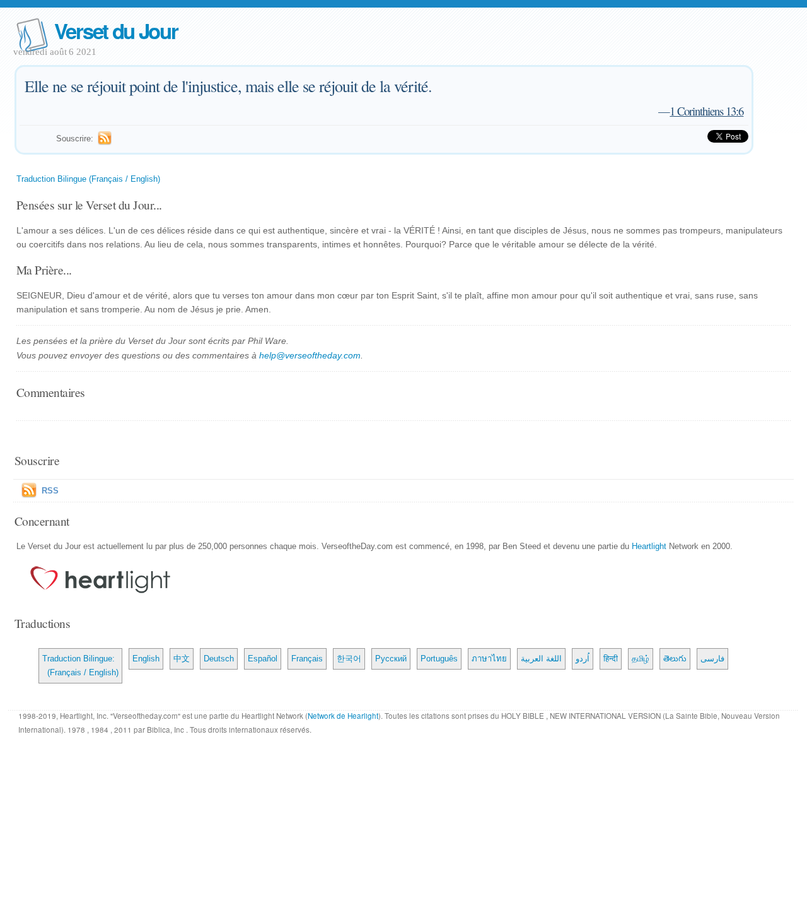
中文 (181, 658)
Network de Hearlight (343, 716)
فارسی (712, 658)
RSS (50, 490)
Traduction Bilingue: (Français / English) (80, 665)
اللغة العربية (541, 658)
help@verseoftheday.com (310, 355)
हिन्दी (610, 658)
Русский (391, 658)
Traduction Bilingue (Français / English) (88, 179)
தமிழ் (640, 658)
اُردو (582, 658)
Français (307, 658)
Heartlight (649, 546)
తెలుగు (675, 658)
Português (439, 658)
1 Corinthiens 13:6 (706, 111)
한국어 (349, 658)
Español (262, 658)
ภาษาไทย (489, 658)
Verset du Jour (116, 30)
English (146, 658)
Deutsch (219, 658)
